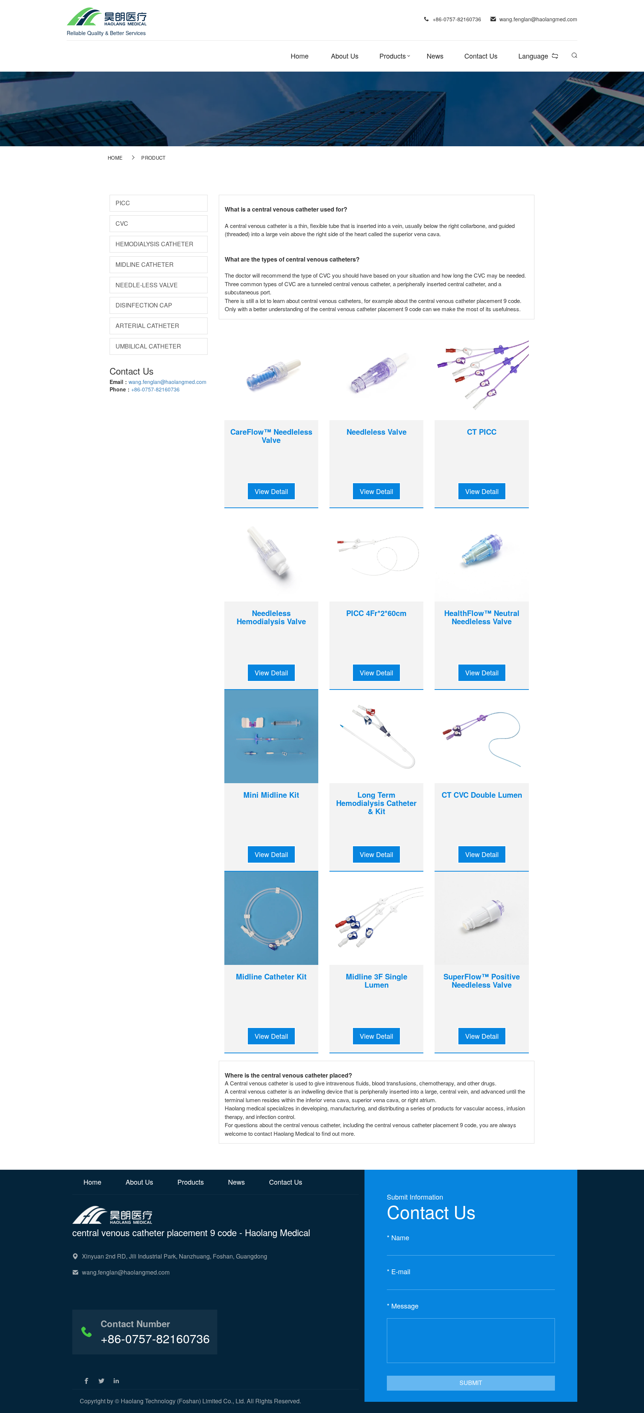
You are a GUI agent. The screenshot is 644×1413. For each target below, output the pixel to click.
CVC (122, 223)
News (435, 55)
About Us (345, 55)
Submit (471, 1382)
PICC (123, 202)
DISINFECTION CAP (144, 305)
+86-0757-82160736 (155, 389)
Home (300, 55)
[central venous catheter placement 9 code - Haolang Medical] (106, 15)
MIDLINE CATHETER (145, 264)
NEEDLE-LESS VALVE (147, 285)
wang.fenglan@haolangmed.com (167, 381)
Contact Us (481, 55)
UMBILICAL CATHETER (148, 346)
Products (392, 55)
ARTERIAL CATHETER (147, 325)
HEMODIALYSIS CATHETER (154, 244)
